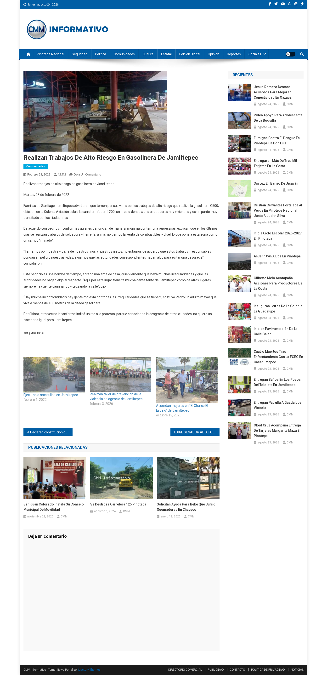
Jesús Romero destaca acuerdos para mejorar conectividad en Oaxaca (273, 92)
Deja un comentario (87, 174)
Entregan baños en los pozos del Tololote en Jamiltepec (277, 382)
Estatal (166, 54)
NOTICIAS (297, 669)
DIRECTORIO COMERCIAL (185, 669)
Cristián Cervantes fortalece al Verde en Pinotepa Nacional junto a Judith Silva (278, 210)
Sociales (254, 54)
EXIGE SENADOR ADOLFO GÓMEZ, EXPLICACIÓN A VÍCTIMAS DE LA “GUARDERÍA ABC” (197, 432)
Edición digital (189, 54)
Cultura (147, 54)
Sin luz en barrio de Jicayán (276, 183)
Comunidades (124, 54)
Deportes (234, 54)
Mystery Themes (89, 669)
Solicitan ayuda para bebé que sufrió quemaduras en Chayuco (186, 506)
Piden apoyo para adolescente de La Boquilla (278, 117)
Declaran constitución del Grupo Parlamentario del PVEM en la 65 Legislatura (51, 432)
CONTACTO (237, 669)
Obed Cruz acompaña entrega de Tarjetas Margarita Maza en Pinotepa (277, 430)
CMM (62, 174)
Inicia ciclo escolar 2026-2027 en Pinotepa (278, 235)
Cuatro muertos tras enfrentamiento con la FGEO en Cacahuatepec (278, 357)
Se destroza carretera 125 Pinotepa (118, 504)
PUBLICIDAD (216, 669)
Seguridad (79, 54)
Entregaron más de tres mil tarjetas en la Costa (275, 163)
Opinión (213, 54)
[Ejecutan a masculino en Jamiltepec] (54, 374)
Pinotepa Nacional (50, 54)
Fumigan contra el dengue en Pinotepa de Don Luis (277, 140)
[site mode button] (290, 54)
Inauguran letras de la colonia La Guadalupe (278, 308)
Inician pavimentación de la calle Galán (276, 331)
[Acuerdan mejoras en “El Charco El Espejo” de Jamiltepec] (187, 380)
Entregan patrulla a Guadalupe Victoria (277, 405)
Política (100, 54)
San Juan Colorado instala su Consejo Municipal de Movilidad (53, 506)
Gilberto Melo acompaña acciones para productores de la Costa (278, 283)
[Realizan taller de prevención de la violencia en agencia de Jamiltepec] (120, 374)
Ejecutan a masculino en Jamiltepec (50, 395)
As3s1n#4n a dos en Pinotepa (277, 256)
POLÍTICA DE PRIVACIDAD (268, 669)
